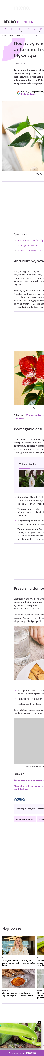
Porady (18, 35)
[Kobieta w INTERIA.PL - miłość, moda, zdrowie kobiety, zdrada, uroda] (25, 22)
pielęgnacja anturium (25, 819)
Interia (4, 35)
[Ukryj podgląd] (39, 1022)
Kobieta (11, 35)
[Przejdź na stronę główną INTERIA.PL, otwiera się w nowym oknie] (10, 22)
